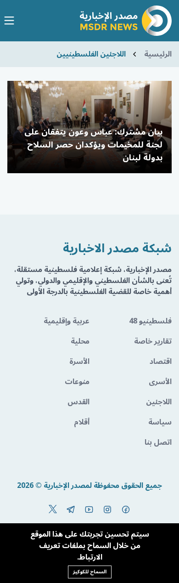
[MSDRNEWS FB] (125, 509)
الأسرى (160, 381)
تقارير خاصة (153, 341)
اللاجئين (159, 402)
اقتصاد (161, 361)
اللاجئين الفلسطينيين (91, 54)
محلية (80, 341)
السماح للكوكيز (89, 571)
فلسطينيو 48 (150, 321)
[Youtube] (89, 509)
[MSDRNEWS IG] (107, 509)
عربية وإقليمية (67, 321)
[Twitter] (53, 509)
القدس (78, 402)
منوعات (77, 381)
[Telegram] (70, 509)
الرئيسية (158, 54)
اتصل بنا (158, 442)
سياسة (160, 422)
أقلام (82, 422)
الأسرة (79, 361)
